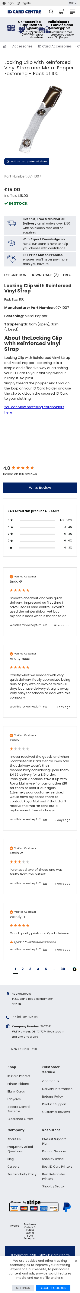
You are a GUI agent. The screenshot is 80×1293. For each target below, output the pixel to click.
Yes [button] (45, 625)
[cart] (61, 11)
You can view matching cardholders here (34, 410)
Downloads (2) (45, 275)
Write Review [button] (40, 487)
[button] (15, 970)
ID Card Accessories (55, 46)
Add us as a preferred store (29, 161)
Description (15, 275)
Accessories (22, 46)
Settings (23, 1288)
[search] (51, 11)
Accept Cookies (53, 1288)
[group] (40, 468)
